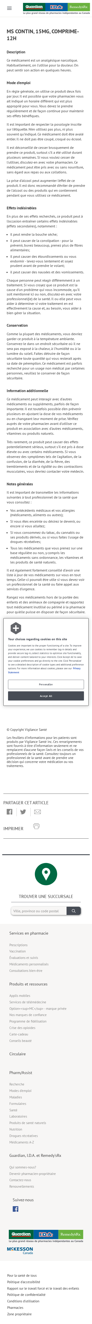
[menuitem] (15, 1209)
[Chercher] (74, 911)
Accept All (46, 696)
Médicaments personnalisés (28, 964)
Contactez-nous (20, 1180)
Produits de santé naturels (27, 1123)
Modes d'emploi (20, 1091)
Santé (13, 1110)
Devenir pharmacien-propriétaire (32, 1174)
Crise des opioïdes (22, 1028)
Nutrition (15, 1129)
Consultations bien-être (25, 971)
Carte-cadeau (18, 1034)
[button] (9, 812)
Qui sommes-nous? (22, 1167)
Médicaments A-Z (21, 1142)
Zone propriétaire (19, 1314)
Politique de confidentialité (26, 1295)
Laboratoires (18, 1116)
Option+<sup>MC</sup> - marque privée (38, 1008)
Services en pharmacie (28, 933)
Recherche (16, 1084)
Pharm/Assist (20, 1072)
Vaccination (17, 951)
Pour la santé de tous (22, 1275)
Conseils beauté (20, 1041)
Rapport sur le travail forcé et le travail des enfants (43, 1288)
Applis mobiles (19, 996)
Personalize (46, 684)
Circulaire (17, 1053)
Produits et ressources (28, 984)
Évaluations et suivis (23, 958)
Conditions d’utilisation (23, 1301)
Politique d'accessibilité (23, 1282)
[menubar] (15, 1209)
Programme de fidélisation (27, 1021)
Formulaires (17, 1104)
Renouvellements (21, 1186)
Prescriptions (18, 945)
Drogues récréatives (23, 1136)
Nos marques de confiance (28, 1015)
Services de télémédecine (27, 1002)
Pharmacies (15, 1307)
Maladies (15, 1097)
